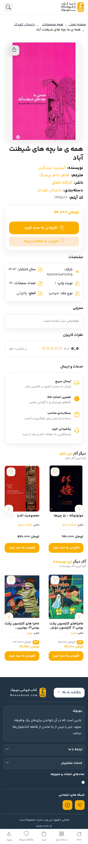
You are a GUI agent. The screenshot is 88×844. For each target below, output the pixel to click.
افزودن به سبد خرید (40, 228)
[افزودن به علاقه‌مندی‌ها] (55, 471)
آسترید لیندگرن (52, 168)
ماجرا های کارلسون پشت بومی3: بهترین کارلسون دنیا (22, 628)
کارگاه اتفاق (62, 183)
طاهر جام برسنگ (54, 175)
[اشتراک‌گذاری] (14, 50)
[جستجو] (8, 7)
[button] (44, 241)
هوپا (74, 633)
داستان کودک (49, 190)
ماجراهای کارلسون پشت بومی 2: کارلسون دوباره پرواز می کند (66, 628)
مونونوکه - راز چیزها (68, 515)
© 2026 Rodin (44, 826)
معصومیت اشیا (28, 515)
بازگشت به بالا (71, 692)
